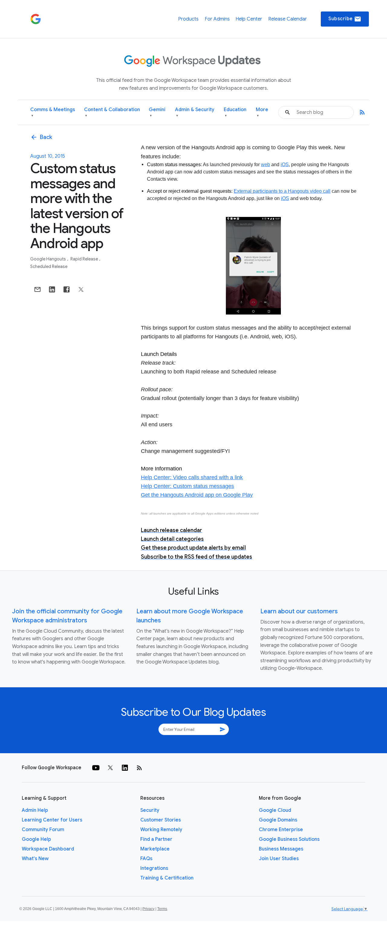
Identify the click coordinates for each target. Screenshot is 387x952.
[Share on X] (81, 289)
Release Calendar (287, 19)
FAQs (146, 859)
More (262, 112)
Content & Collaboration (112, 112)
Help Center (249, 19)
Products (188, 19)
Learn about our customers (299, 611)
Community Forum (43, 830)
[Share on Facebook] (66, 289)
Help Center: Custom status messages (187, 486)
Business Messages (281, 849)
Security (149, 810)
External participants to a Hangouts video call (282, 191)
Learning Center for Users (52, 820)
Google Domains (278, 820)
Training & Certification (167, 878)
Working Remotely (161, 830)
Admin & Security (194, 112)
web (265, 164)
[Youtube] (96, 767)
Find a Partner (156, 839)
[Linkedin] (125, 767)
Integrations (154, 868)
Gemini (157, 112)
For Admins (217, 19)
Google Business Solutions (289, 839)
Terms (162, 909)
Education (235, 112)
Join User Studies (279, 859)
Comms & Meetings (52, 112)
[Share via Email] (37, 289)
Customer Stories (160, 820)
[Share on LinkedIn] (52, 289)
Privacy (148, 909)
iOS (285, 164)
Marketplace (155, 849)
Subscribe (344, 19)
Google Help (36, 839)
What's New (35, 859)
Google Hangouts (48, 259)
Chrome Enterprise (281, 830)
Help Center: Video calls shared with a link (192, 477)
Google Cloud (275, 810)
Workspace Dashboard (48, 849)
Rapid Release (84, 259)
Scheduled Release (48, 266)
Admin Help (35, 810)
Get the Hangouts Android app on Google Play (197, 495)
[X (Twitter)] (110, 767)
